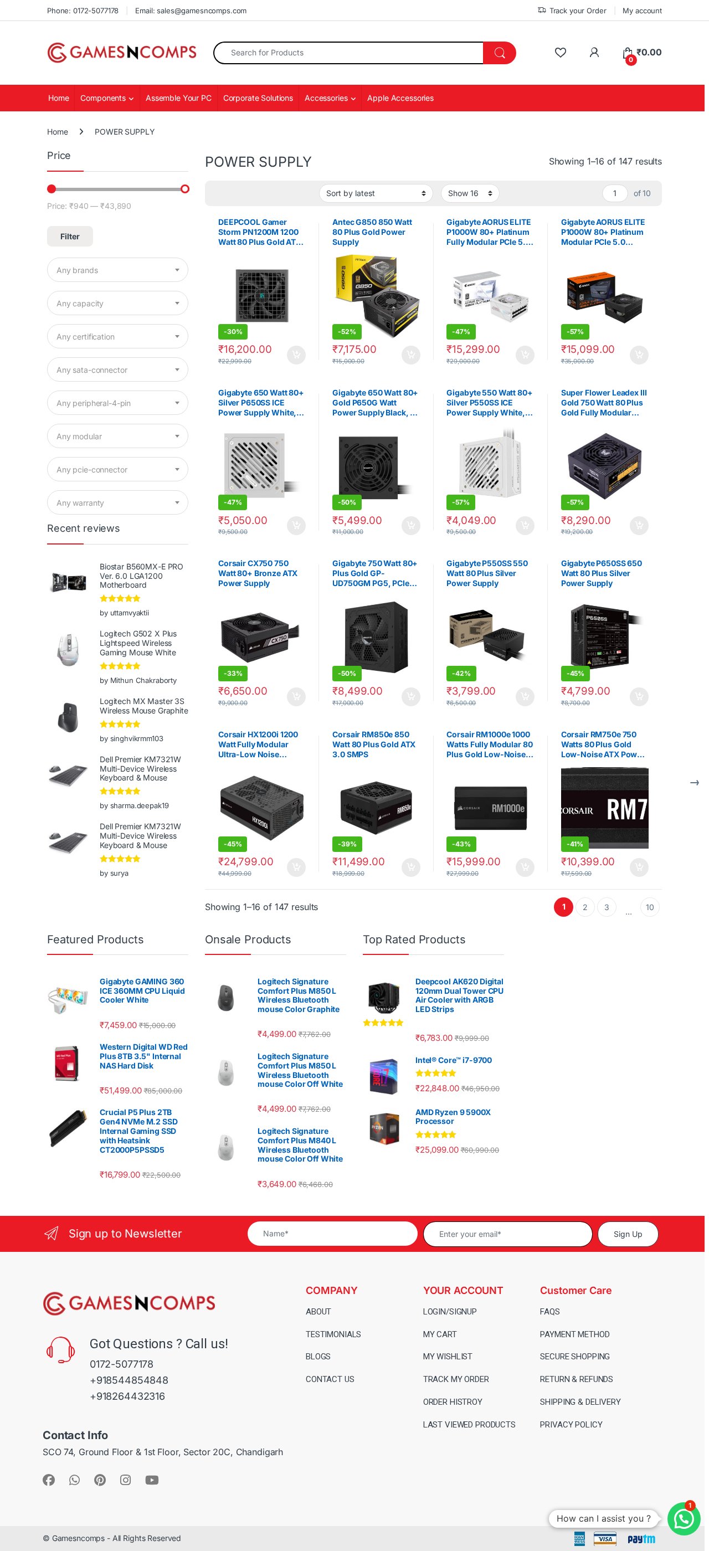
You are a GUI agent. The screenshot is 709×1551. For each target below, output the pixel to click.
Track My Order (456, 1379)
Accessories (326, 97)
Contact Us (330, 1379)
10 (650, 907)
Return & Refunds (576, 1379)
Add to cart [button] (296, 355)
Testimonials (333, 1334)
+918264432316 (127, 1396)
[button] (684, 1518)
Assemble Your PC (179, 97)
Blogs (318, 1357)
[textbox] (117, 270)
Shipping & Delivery (580, 1402)
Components (103, 97)
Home (58, 97)
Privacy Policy (571, 1425)
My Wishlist (447, 1357)
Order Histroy (452, 1402)
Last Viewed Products (469, 1425)
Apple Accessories (400, 97)
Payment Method (574, 1334)
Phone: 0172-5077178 (83, 10)
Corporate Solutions (258, 97)
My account (642, 10)
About (318, 1312)
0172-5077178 (121, 1364)
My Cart (440, 1334)
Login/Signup (450, 1312)
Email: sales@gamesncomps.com (190, 10)
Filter (70, 236)
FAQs (549, 1312)
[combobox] (348, 53)
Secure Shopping (575, 1357)
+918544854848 (129, 1380)
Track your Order (578, 10)
